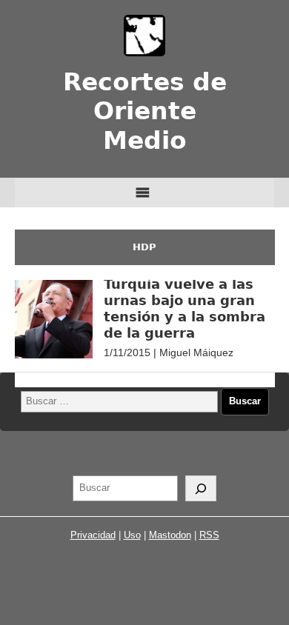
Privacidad (93, 535)
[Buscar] (200, 488)
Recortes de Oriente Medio (145, 111)
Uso (132, 535)
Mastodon (170, 535)
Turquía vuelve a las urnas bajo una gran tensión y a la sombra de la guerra (184, 308)
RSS (209, 535)
